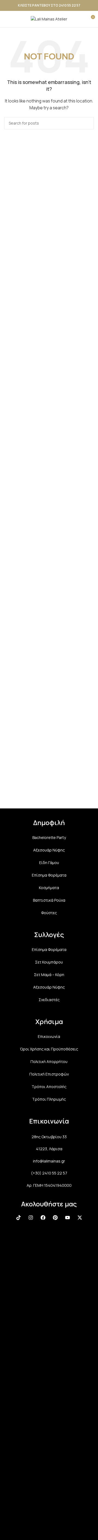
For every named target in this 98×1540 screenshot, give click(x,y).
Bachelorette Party (49, 837)
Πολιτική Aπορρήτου (49, 1061)
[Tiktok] (18, 1217)
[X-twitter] (80, 1217)
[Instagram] (31, 1217)
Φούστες (49, 912)
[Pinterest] (55, 1217)
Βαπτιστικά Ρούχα (49, 900)
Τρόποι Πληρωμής (49, 1099)
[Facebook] (43, 1217)
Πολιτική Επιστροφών (49, 1074)
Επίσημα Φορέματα (49, 875)
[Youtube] (67, 1217)
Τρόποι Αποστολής (49, 1086)
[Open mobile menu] (6, 19)
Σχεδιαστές (49, 999)
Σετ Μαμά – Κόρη (49, 974)
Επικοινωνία (49, 1036)
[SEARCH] (87, 123)
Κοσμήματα (49, 887)
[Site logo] (49, 18)
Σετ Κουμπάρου (49, 962)
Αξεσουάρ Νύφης (49, 850)
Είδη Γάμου (49, 862)
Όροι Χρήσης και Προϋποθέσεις (49, 1049)
